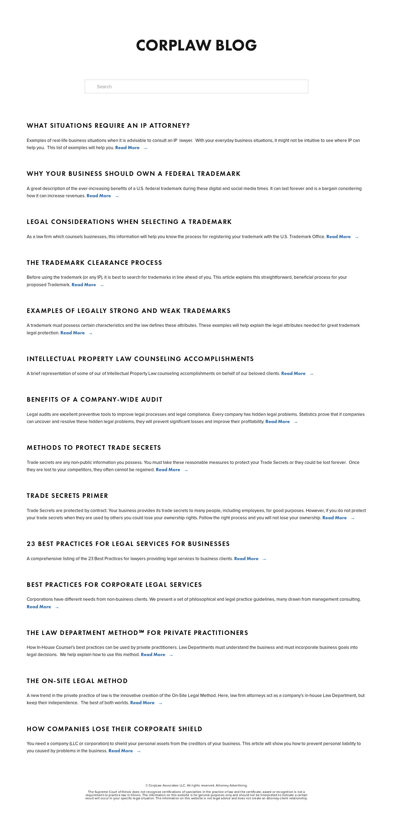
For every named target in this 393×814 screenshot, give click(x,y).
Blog (118, 10)
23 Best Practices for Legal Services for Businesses (128, 544)
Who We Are (41, 10)
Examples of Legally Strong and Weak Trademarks (129, 311)
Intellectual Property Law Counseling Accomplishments (140, 359)
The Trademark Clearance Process (95, 262)
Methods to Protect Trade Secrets (94, 447)
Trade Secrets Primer (67, 495)
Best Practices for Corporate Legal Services (114, 584)
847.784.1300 (201, 10)
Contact (171, 10)
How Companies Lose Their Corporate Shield (115, 729)
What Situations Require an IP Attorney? (108, 125)
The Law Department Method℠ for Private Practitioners (137, 633)
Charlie (97, 10)
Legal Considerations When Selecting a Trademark (129, 222)
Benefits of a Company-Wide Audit (95, 399)
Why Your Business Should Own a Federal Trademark (134, 173)
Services (71, 10)
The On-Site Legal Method (77, 681)
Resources (142, 10)
